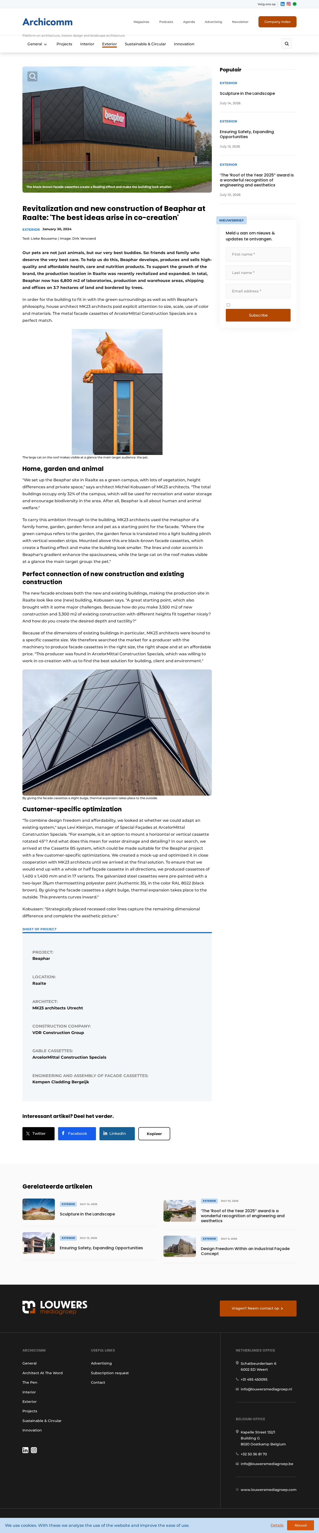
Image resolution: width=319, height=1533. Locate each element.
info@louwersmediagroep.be (267, 1464)
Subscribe (258, 315)
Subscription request (110, 1373)
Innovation (184, 44)
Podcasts (166, 22)
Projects (64, 44)
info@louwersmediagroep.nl (266, 1389)
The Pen (29, 1382)
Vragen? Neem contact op (255, 1308)
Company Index (277, 22)
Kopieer (154, 1133)
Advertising (213, 22)
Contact (98, 1382)
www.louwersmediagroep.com (269, 1489)
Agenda (189, 22)
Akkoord (301, 1525)
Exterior (109, 44)
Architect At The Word (42, 1373)
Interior (87, 44)
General (34, 44)
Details (277, 1525)
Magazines (141, 22)
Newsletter (240, 22)
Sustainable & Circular (145, 44)
